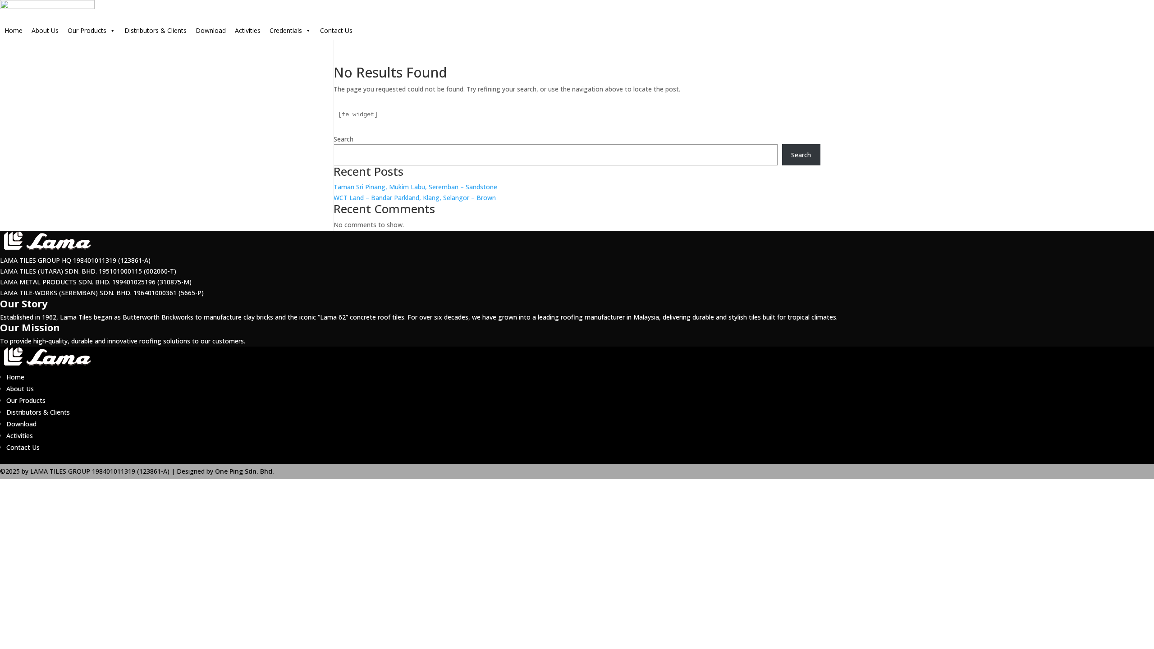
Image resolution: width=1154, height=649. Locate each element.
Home (14, 30)
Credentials (286, 30)
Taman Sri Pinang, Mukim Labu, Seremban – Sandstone (415, 187)
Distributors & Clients (155, 30)
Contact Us (336, 30)
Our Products (87, 30)
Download (211, 30)
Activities (248, 30)
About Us (45, 30)
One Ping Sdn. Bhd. (243, 471)
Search (343, 139)
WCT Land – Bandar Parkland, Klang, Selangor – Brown (415, 197)
